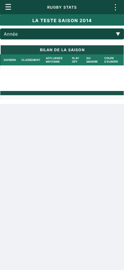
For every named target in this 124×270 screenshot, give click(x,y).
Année (62, 34)
